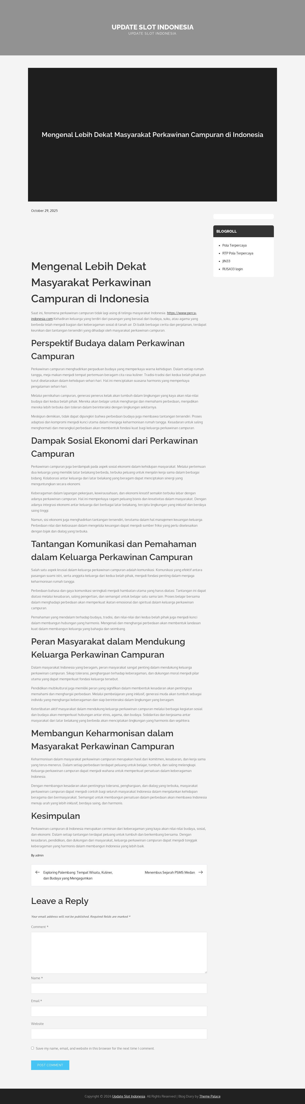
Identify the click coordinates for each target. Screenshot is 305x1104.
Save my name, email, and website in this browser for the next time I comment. (95, 1048)
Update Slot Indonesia (153, 27)
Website (37, 1024)
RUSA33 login (232, 269)
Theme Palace (210, 1096)
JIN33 (226, 261)
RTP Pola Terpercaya (237, 253)
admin (39, 855)
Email (36, 1001)
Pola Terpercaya (234, 245)
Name (37, 978)
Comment (40, 927)
